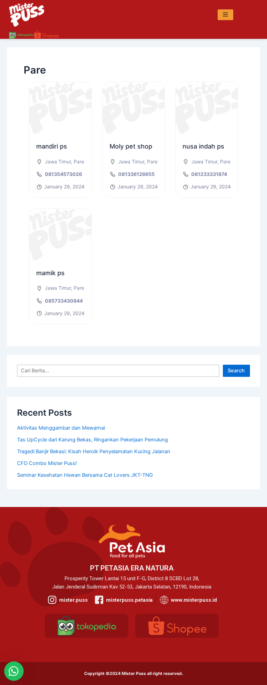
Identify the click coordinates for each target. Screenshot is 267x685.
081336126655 (136, 174)
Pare (79, 161)
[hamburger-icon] (225, 14)
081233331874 (209, 174)
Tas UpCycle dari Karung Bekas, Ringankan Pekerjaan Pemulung (92, 440)
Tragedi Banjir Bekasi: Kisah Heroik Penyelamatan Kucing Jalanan (93, 451)
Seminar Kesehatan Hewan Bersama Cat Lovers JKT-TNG (85, 475)
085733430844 (64, 301)
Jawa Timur (58, 161)
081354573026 (63, 174)
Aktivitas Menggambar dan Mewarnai (61, 428)
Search (236, 370)
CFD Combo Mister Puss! (47, 463)
